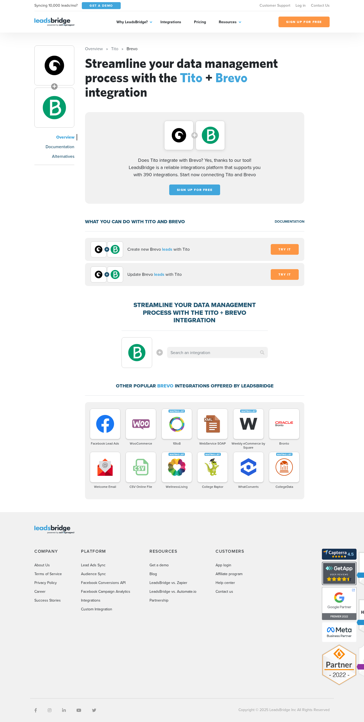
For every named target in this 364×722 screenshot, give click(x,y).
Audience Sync (93, 573)
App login (223, 565)
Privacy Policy (45, 582)
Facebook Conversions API (103, 582)
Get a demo (159, 565)
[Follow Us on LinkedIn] (64, 710)
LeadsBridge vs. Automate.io (172, 591)
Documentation (60, 147)
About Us (42, 565)
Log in (301, 5)
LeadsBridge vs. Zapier (168, 582)
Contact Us (320, 5)
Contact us (224, 591)
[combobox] (217, 352)
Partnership (158, 600)
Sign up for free (195, 189)
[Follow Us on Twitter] (94, 710)
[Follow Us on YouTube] (78, 710)
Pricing (200, 22)
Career (40, 591)
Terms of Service (48, 573)
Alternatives (63, 156)
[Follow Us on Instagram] (49, 710)
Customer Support (275, 5)
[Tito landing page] (54, 65)
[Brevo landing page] (54, 108)
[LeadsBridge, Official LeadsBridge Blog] (54, 21)
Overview (65, 137)
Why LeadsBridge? (132, 22)
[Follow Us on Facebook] (35, 710)
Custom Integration (96, 609)
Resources (228, 22)
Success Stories (47, 600)
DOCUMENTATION (289, 221)
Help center (225, 582)
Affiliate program (229, 573)
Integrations (170, 22)
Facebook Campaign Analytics (105, 591)
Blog (153, 573)
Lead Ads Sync (93, 565)
